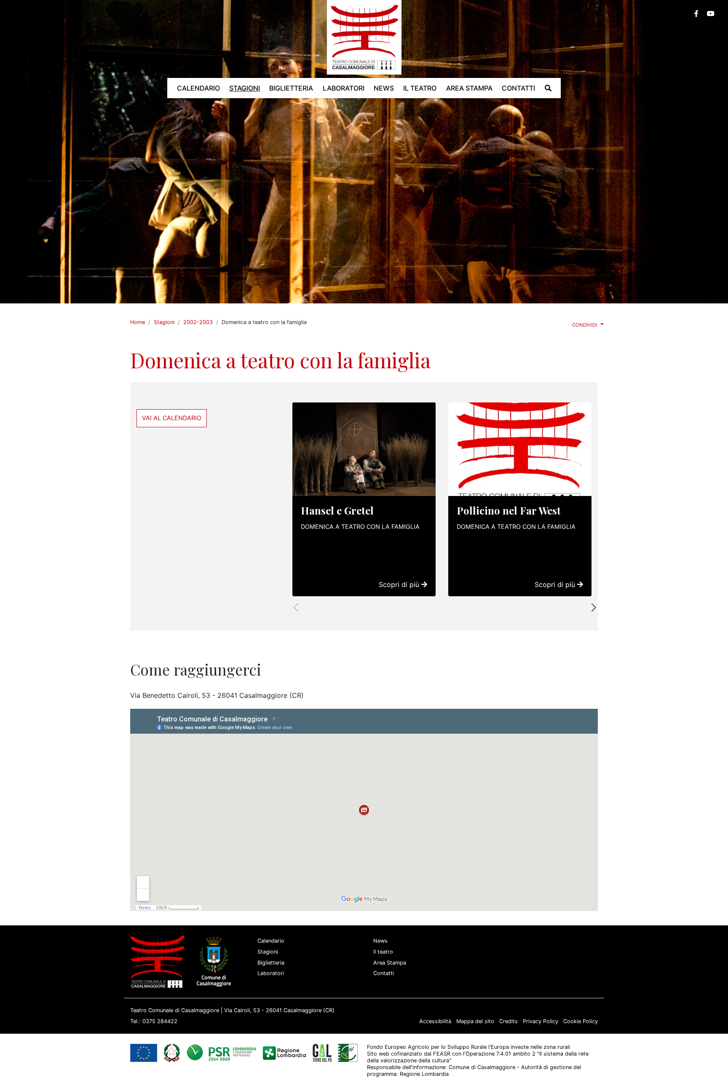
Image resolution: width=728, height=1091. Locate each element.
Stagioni (164, 322)
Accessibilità (435, 1021)
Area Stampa (389, 963)
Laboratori (270, 973)
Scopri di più (400, 584)
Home (137, 322)
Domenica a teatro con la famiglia (360, 526)
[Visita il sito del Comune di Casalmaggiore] (215, 961)
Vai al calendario (171, 417)
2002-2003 (198, 322)
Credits (508, 1021)
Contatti (383, 973)
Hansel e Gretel (337, 510)
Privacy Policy (540, 1021)
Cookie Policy (580, 1021)
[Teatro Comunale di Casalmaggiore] (364, 36)
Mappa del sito (475, 1021)
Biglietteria (270, 963)
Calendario (270, 941)
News (380, 941)
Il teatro (383, 952)
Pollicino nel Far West (509, 510)
